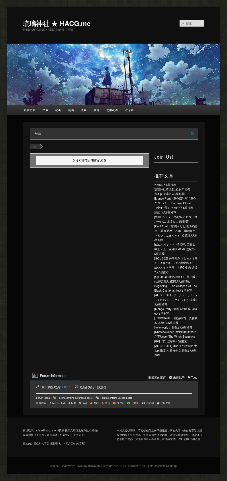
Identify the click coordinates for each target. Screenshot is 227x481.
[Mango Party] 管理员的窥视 (172, 309)
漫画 (71, 110)
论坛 (38, 133)
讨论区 (129, 110)
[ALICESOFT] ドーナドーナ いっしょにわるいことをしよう (175, 297)
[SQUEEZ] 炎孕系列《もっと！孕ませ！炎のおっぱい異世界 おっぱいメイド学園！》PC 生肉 (176, 263)
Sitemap (171, 466)
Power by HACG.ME (88, 466)
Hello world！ (162, 327)
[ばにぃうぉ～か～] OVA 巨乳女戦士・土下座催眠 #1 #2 (174, 246)
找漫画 (101, 387)
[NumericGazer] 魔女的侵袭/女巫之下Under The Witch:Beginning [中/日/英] (175, 336)
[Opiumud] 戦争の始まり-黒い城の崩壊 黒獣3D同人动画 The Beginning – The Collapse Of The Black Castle (175, 283)
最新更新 (29, 110)
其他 (96, 110)
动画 (58, 110)
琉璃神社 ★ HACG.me (57, 23)
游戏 (83, 110)
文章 (45, 110)
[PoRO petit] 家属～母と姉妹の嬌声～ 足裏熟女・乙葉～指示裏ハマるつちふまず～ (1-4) (175, 230)
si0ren (66, 387)
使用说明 (112, 110)
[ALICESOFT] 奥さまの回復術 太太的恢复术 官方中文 (175, 348)
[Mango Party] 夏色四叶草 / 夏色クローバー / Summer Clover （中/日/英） (175, 203)
